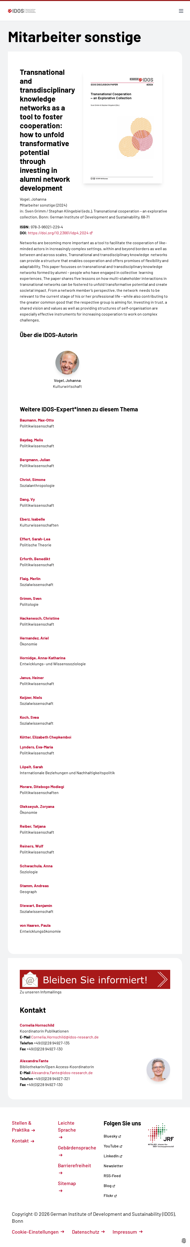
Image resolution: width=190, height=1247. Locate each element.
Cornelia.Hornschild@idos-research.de (65, 1037)
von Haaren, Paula (35, 925)
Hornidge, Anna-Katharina (42, 657)
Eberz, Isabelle (32, 519)
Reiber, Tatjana (33, 826)
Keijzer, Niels (31, 697)
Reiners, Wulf (31, 846)
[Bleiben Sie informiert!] (95, 979)
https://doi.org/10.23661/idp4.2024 (58, 232)
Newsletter (113, 1165)
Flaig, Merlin (30, 578)
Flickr (109, 1195)
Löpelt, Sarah (31, 766)
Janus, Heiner (32, 677)
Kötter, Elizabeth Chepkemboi (45, 737)
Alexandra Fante (34, 1060)
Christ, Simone (33, 479)
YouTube (111, 1145)
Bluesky (111, 1136)
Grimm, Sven (31, 598)
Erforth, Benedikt (35, 558)
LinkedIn (111, 1155)
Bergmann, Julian (35, 459)
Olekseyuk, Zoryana (37, 806)
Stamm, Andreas (34, 885)
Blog (108, 1185)
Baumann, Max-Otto (37, 420)
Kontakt (21, 1140)
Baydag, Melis (31, 439)
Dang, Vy (27, 499)
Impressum (125, 1232)
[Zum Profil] (158, 1070)
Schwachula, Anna (36, 865)
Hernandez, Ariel (34, 638)
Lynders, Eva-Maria (36, 746)
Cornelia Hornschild (37, 1025)
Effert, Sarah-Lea (35, 538)
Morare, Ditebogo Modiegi (42, 786)
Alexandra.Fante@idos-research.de (62, 1072)
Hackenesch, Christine (39, 618)
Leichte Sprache (67, 1126)
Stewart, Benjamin (36, 905)
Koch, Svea (29, 717)
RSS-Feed (112, 1175)
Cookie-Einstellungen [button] (35, 1232)
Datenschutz (85, 1232)
